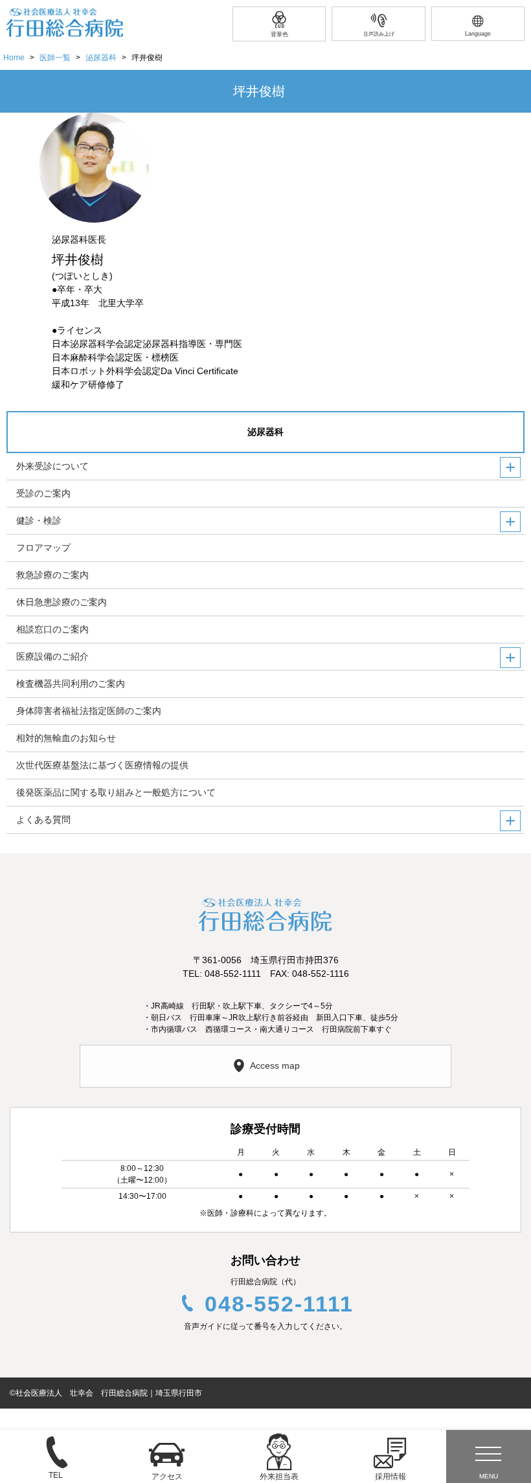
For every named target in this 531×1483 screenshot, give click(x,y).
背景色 (279, 34)
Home (14, 57)
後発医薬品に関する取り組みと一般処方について (116, 792)
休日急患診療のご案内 (61, 602)
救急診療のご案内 (52, 575)
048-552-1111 (279, 1303)
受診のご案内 (43, 493)
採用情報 (390, 1476)
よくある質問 (43, 819)
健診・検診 (39, 520)
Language (478, 33)
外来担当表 (279, 1476)
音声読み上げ (378, 34)
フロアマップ (43, 547)
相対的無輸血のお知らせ (66, 738)
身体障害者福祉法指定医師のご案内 (88, 711)
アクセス (167, 1476)
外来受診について (52, 466)
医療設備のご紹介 (52, 656)
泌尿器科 (101, 57)
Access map (275, 1065)
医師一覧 (55, 57)
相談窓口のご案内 (52, 629)
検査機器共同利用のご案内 (70, 683)
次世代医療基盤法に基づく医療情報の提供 (102, 765)
